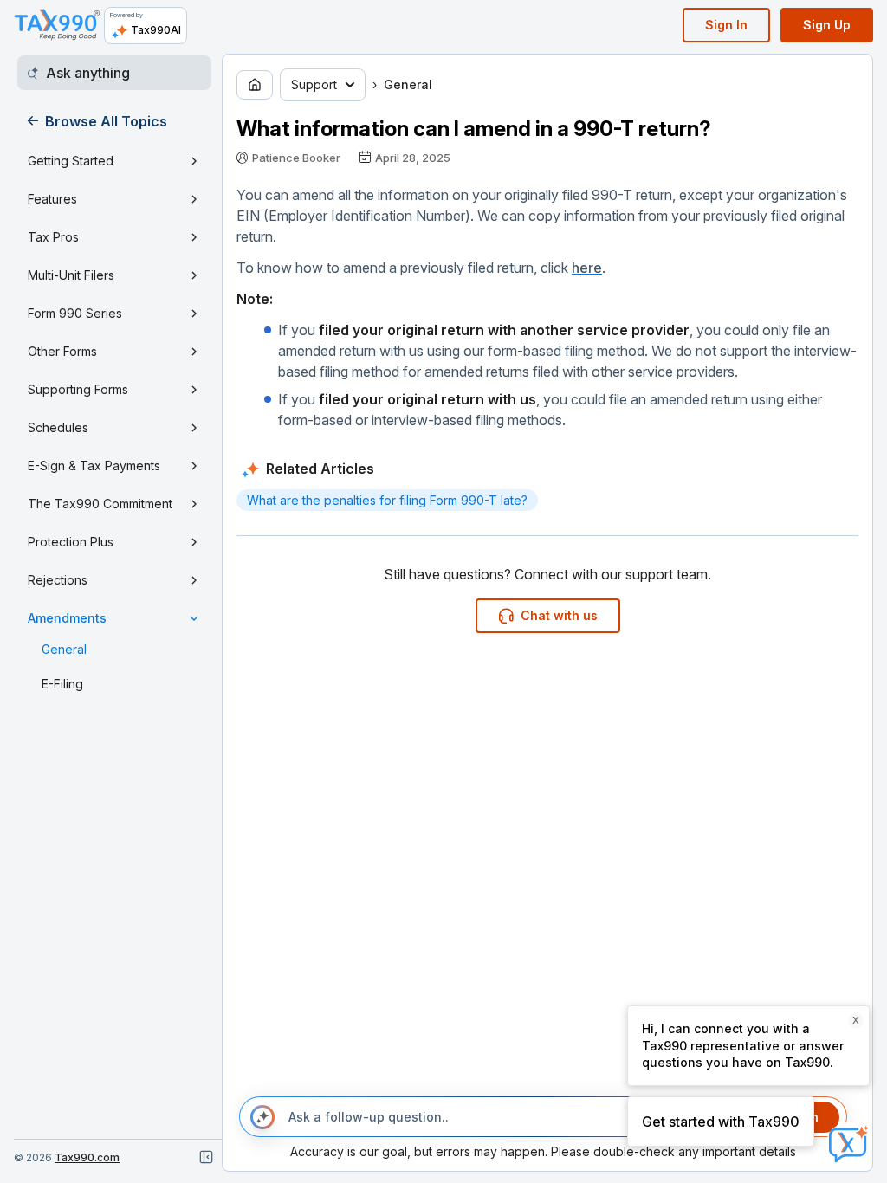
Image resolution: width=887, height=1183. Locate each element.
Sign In (726, 24)
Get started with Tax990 (721, 1121)
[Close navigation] (206, 1157)
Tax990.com (87, 1157)
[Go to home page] (254, 85)
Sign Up (827, 24)
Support (314, 84)
